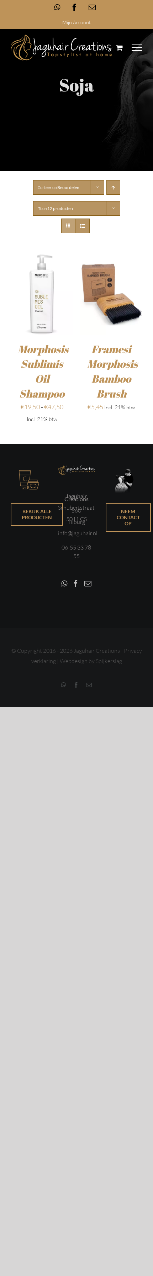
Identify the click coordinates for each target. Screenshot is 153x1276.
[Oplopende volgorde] (113, 187)
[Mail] (87, 583)
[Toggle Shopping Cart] (119, 47)
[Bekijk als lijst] (82, 226)
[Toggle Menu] (137, 47)
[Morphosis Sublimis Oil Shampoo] (42, 260)
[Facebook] (75, 583)
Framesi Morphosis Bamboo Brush (112, 371)
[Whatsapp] (64, 583)
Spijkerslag (109, 661)
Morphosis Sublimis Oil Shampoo (43, 371)
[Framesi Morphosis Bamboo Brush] (111, 260)
